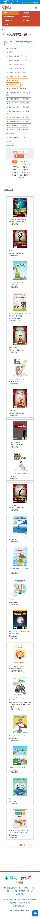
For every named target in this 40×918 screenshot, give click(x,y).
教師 (12, 1)
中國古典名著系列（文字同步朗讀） (18, 94)
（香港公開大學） (15, 709)
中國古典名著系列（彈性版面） (19, 99)
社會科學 (26, 169)
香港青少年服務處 (15, 669)
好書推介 (26, 13)
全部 (10, 52)
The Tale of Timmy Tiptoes (17, 379)
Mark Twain (13, 571)
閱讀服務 (26, 16)
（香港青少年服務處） (16, 671)
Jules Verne (13, 539)
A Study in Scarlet (14, 442)
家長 (10, 3)
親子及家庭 (25, 175)
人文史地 (25, 167)
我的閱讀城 (8, 20)
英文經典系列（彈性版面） (18, 89)
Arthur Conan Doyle (16, 444)
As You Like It (13, 251)
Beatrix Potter (13, 381)
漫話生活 (7, 24)
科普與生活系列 (14, 84)
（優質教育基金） (15, 321)
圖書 (5, 13)
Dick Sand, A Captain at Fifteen (18, 537)
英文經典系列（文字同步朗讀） (19, 103)
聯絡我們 (22, 891)
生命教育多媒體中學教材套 (18, 56)
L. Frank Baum (14, 285)
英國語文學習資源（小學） (18, 72)
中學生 (18, 1)
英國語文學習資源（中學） (18, 68)
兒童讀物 (21, 178)
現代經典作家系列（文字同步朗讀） (18, 112)
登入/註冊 (25, 2)
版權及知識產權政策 (29, 899)
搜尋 (19, 156)
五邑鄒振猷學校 (14, 318)
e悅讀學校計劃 (9, 16)
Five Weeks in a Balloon (16, 600)
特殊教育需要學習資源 (16, 64)
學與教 (15, 175)
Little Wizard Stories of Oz (17, 767)
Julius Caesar (13, 347)
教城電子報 (20, 894)
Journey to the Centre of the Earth (19, 736)
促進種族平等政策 (24, 903)
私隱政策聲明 (7, 899)
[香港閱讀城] (6, 7)
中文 (25, 137)
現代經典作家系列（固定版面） (19, 117)
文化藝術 (16, 169)
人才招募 (14, 891)
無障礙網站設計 (20, 906)
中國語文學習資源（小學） (18, 76)
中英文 (11, 141)
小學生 (5, 3)
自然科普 (26, 164)
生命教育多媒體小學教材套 (18, 60)
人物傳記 (16, 167)
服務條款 (17, 899)
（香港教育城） (14, 224)
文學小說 (23, 161)
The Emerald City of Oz (16, 282)
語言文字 (16, 164)
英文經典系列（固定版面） (18, 125)
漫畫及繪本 (26, 172)
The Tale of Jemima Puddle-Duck (19, 473)
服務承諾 (30, 891)
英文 (17, 137)
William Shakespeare (16, 222)
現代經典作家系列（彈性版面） (19, 107)
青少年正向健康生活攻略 (16, 666)
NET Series (25, 130)
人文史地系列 (13, 80)
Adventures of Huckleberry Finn (18, 799)
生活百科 (16, 172)
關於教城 (6, 888)
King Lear (12, 410)
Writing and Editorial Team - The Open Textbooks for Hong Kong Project (20, 705)
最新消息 (14, 888)
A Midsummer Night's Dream (18, 219)
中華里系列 (12, 130)
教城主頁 (6, 1)
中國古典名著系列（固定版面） (19, 121)
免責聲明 (13, 903)
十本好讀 (26, 20)
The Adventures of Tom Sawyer (18, 568)
